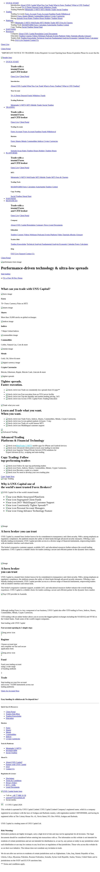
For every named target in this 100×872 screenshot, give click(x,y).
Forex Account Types (33, 14)
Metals (31, 16)
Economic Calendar (77, 38)
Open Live (5, 44)
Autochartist (52, 25)
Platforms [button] (9, 20)
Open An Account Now (10, 691)
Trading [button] (9, 12)
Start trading (5, 274)
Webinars (42, 36)
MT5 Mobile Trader (49, 10)
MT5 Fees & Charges (64, 23)
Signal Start (38, 27)
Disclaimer (10, 778)
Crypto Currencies (57, 16)
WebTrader (35, 23)
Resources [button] (10, 31)
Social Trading (62, 10)
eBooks (81, 36)
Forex (19, 16)
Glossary (87, 36)
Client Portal (6, 49)
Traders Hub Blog (13, 714)
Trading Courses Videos (28, 36)
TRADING (10, 107)
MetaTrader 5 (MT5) (24, 446)
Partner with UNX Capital (16, 764)
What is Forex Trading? (62, 5)
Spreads (20, 18)
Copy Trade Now (8, 476)
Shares (25, 16)
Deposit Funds (38, 7)
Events (56, 36)
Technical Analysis (44, 38)
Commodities (39, 16)
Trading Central (63, 25)
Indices (47, 16)
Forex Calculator (40, 25)
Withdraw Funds (50, 7)
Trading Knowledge (29, 38)
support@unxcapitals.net (15, 798)
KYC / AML (11, 785)
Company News (42, 225)
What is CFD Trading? (81, 5)
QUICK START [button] (12, 3)
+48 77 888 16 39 (19, 795)
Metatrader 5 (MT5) (33, 10)
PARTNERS (11, 29)
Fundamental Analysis (60, 38)
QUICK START (12, 62)
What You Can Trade (45, 5)
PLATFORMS (11, 153)
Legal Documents (50, 34)
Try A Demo (27, 7)
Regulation (39, 34)
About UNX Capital (28, 5)
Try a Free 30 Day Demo (12, 278)
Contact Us (34, 40)
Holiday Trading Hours (54, 18)
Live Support (24, 40)
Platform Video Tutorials (68, 36)
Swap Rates (28, 18)
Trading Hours (39, 18)
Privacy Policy (11, 783)
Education (14, 230)
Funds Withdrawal (63, 14)
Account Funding (49, 14)
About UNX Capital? (14, 762)
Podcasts (49, 36)
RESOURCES (11, 201)
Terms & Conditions (13, 781)
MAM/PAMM (28, 25)
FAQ (17, 40)
